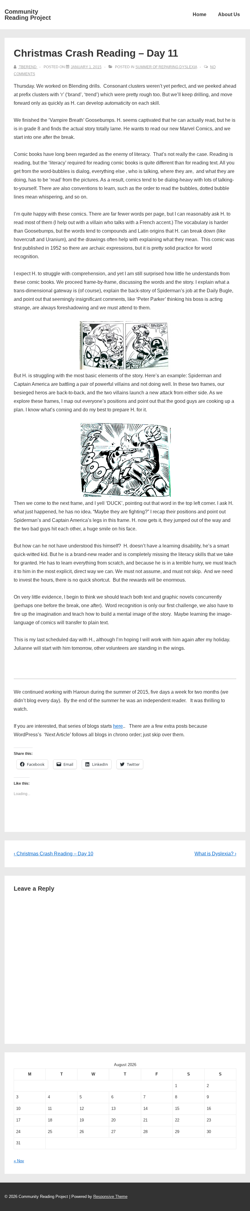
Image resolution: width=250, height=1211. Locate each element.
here (118, 726)
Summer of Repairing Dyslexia (166, 67)
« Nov (19, 1161)
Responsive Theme (110, 1196)
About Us (229, 14)
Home (199, 14)
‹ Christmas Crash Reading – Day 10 (53, 853)
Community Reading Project (28, 14)
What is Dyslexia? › (215, 853)
